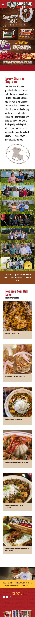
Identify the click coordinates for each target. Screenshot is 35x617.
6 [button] (25, 25)
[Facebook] (4, 596)
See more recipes (12, 298)
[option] (17, 17)
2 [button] (13, 25)
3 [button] (16, 25)
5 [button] (22, 25)
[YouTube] (7, 596)
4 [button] (19, 25)
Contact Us (17, 593)
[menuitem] (4, 596)
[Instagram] (10, 596)
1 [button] (10, 25)
